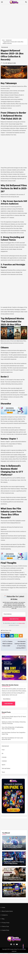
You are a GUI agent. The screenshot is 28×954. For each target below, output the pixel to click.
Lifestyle (4, 757)
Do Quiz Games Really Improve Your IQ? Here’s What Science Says (13, 847)
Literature (4, 761)
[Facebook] (3, 635)
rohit (6, 63)
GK (2, 753)
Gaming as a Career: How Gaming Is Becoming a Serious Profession (14, 863)
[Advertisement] (14, 20)
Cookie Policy (5, 930)
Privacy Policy (5, 922)
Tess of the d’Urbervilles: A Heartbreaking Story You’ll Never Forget (14, 879)
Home (3, 907)
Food (3, 749)
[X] (7, 635)
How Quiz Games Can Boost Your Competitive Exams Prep (14, 893)
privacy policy (22, 623)
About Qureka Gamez (7, 911)
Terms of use (5, 926)
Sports (3, 764)
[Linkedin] (12, 635)
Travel (3, 772)
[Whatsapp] (16, 635)
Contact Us (5, 915)
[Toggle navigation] (2, 2)
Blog (3, 919)
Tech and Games (6, 768)
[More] (21, 635)
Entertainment (4, 47)
